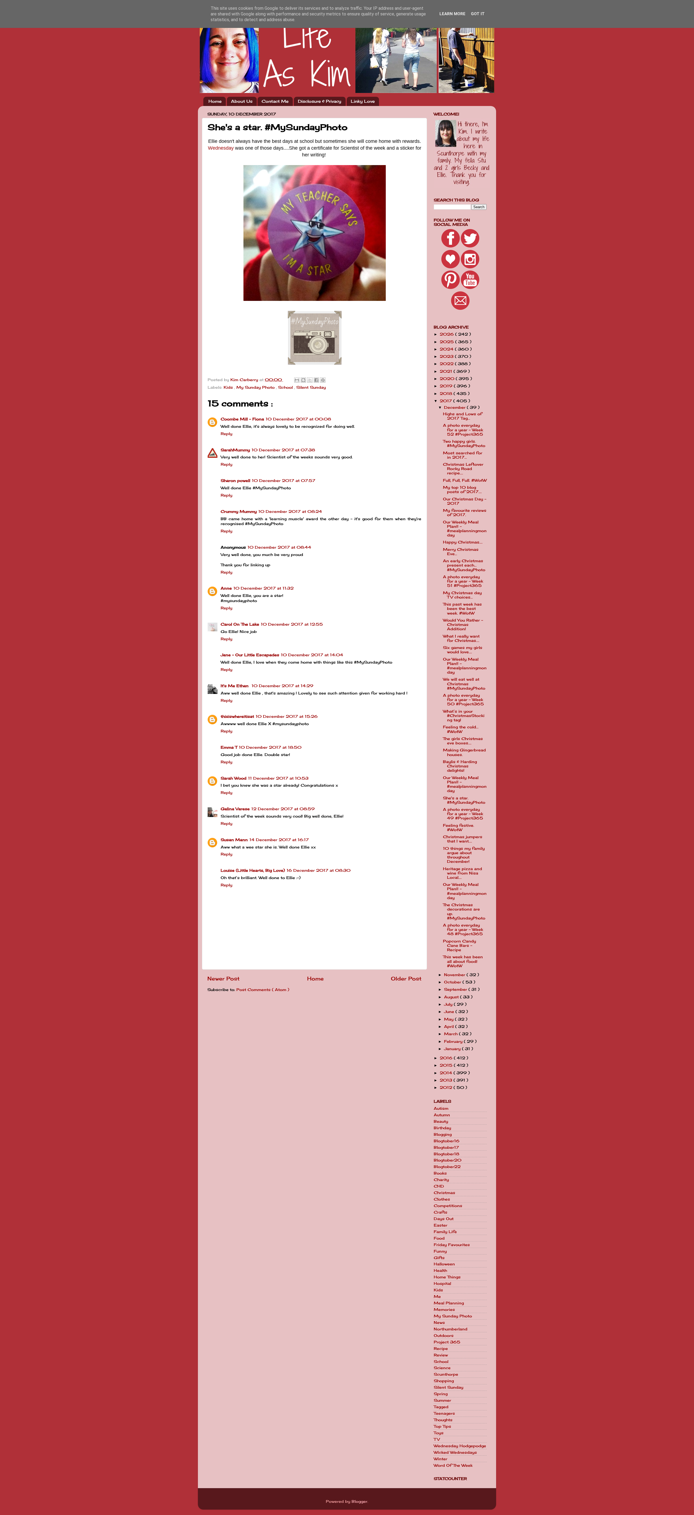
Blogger (359, 1501)
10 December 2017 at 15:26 (287, 716)
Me (437, 1296)
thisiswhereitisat (237, 716)
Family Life (445, 1232)
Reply (226, 434)
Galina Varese (235, 809)
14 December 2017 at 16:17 (279, 840)
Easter (440, 1225)
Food (439, 1238)
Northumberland (450, 1329)
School (286, 387)
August (452, 997)
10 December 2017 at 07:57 (283, 480)
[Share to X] (310, 380)
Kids (229, 387)
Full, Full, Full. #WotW (465, 480)
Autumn (442, 1115)
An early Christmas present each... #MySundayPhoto (464, 565)
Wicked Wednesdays (455, 1452)
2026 (447, 334)
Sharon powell (235, 480)
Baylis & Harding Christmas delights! (460, 766)
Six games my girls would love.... (462, 649)
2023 (447, 356)
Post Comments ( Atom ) (262, 990)
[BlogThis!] (303, 380)
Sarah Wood (233, 778)
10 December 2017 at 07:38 (283, 450)
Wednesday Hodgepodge (460, 1446)
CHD (439, 1186)
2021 (447, 371)
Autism (441, 1108)
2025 (447, 342)
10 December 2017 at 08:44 (279, 547)
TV (437, 1439)
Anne (226, 588)
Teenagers (444, 1413)
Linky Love (363, 101)
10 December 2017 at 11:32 (263, 588)
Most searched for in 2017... (462, 455)
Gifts (439, 1258)
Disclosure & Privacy (319, 101)
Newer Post (223, 978)
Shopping (444, 1381)
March (451, 1034)
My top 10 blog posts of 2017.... (462, 489)
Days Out (444, 1219)
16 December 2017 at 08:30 (319, 870)
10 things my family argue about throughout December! (464, 855)
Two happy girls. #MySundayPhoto (464, 443)
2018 (447, 393)
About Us (241, 101)
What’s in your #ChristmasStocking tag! (463, 715)
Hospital (442, 1283)
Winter (440, 1459)
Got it (478, 13)
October (453, 982)
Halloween (444, 1264)
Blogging (443, 1134)
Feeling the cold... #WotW (460, 729)
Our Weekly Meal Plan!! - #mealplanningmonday (465, 529)
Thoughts (443, 1420)
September (456, 989)
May (449, 1019)
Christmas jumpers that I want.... (462, 839)
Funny (440, 1251)
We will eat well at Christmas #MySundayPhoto (464, 683)
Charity (441, 1180)
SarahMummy (235, 450)
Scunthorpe (446, 1374)
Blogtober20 (447, 1160)
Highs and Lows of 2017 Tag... (462, 416)
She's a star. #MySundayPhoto (464, 800)
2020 (448, 379)
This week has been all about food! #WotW (463, 961)
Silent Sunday (311, 387)
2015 (447, 1065)
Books (440, 1173)
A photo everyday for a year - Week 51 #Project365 (463, 581)
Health (440, 1270)
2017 (446, 401)
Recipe (441, 1348)
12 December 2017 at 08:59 (283, 809)
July (449, 1004)
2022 (447, 364)
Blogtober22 (447, 1167)
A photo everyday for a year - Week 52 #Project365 (463, 429)
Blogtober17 (446, 1147)
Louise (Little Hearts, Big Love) (253, 870)
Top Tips (442, 1426)
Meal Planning (449, 1303)
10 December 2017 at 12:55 (292, 624)
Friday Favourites (452, 1245)
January (453, 1049)
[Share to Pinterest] (323, 380)
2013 (447, 1080)
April (449, 1026)
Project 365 (447, 1342)
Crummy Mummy (239, 511)
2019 (447, 386)
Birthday (442, 1128)
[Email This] (297, 380)
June (449, 1011)
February (454, 1041)
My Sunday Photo (256, 387)
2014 (447, 1073)
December (455, 407)
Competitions (448, 1206)
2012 (447, 1087)
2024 (447, 349)
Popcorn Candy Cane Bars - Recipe (459, 945)
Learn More (452, 13)
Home (214, 101)
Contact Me (275, 101)
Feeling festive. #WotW (458, 827)
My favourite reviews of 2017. (464, 512)
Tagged (441, 1407)
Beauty (441, 1121)
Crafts (440, 1212)
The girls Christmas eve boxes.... (463, 740)
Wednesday (221, 148)
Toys (439, 1433)
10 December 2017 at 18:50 (270, 747)
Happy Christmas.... (463, 542)
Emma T (229, 747)
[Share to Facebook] (316, 380)
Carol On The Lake (240, 624)
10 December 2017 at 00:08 (298, 419)
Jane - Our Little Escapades (250, 655)
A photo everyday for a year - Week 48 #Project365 (463, 929)
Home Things (447, 1277)
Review (441, 1355)
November (455, 975)
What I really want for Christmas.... (461, 638)
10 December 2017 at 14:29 (282, 686)
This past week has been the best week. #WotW (462, 608)
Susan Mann (234, 840)
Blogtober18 (446, 1154)
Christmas (444, 1193)
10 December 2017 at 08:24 (290, 511)
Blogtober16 (447, 1141)
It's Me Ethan (235, 686)
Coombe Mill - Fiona (242, 419)
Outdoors (444, 1335)
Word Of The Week (453, 1465)
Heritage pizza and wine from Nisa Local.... (462, 873)
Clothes (442, 1199)
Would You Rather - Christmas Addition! (463, 624)
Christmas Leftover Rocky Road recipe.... (463, 468)
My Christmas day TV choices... (462, 595)
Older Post (406, 978)
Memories (444, 1309)
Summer (442, 1400)
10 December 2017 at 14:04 (312, 655)
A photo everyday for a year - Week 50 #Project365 (463, 699)
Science (442, 1368)
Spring (441, 1394)
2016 (447, 1058)
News (439, 1322)
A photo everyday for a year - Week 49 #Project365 (463, 813)
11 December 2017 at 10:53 (278, 778)
